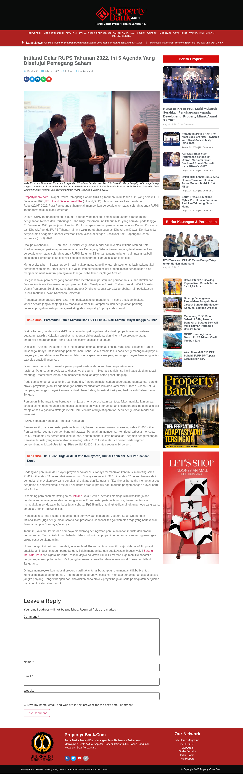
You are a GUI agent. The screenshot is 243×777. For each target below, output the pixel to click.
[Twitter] (73, 758)
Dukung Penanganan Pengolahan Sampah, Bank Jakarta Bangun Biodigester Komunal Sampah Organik (201, 303)
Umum (141, 33)
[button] (26, 79)
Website (29, 690)
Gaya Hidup (180, 33)
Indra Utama (187, 755)
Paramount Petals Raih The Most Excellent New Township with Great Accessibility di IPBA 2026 (184, 42)
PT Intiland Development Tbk (63, 201)
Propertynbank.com (36, 197)
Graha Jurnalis (187, 751)
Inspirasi (165, 33)
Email (28, 676)
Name (29, 661)
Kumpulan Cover (99, 769)
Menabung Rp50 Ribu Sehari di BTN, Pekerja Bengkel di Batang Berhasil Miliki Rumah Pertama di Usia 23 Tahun (201, 322)
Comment (31, 616)
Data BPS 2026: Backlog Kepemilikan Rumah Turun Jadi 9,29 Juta (200, 283)
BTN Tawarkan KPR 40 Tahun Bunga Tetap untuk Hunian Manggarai (189, 262)
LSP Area (187, 747)
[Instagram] (86, 758)
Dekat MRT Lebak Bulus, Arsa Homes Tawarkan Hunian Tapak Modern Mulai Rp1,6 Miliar (200, 181)
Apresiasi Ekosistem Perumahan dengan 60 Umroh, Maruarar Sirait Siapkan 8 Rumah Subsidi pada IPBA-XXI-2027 (198, 160)
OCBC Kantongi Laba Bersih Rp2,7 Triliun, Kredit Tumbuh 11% (201, 337)
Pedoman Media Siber (79, 769)
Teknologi (196, 33)
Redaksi (40, 769)
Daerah (152, 33)
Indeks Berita (121, 36)
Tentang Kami (27, 769)
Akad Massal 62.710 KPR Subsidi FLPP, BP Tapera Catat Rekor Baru (199, 355)
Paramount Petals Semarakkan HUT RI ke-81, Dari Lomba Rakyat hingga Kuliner (100, 320)
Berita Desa (187, 744)
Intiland (77, 496)
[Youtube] (79, 758)
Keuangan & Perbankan (95, 33)
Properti (34, 33)
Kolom (210, 33)
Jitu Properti (187, 758)
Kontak (63, 769)
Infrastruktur (53, 33)
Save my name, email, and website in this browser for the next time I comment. (80, 704)
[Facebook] (67, 758)
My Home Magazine (187, 740)
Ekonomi (71, 33)
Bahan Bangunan (124, 33)
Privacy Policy (52, 769)
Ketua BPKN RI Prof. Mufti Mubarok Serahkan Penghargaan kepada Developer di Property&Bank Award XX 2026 (68, 42)
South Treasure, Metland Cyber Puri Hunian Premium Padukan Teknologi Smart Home (199, 201)
